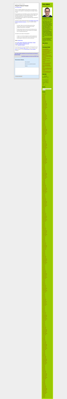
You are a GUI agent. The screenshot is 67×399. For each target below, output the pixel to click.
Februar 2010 (44, 327)
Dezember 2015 (44, 245)
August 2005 (44, 393)
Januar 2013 (44, 286)
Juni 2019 (43, 195)
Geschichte (20, 45)
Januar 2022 (44, 157)
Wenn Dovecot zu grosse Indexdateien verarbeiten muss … (47, 52)
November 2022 (44, 145)
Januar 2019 (44, 200)
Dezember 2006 (44, 373)
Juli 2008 (43, 350)
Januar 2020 (44, 186)
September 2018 (44, 205)
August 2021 (44, 163)
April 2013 (43, 283)
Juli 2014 (43, 264)
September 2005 (44, 392)
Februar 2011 (44, 312)
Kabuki (21, 42)
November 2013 (44, 274)
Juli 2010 (43, 321)
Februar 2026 (44, 101)
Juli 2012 (43, 293)
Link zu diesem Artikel (18, 7)
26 (45, 82)
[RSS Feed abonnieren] (43, 44)
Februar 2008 (44, 356)
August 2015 (44, 249)
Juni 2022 (43, 151)
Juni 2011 (43, 307)
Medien (23, 45)
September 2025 (44, 107)
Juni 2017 (43, 223)
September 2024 (44, 118)
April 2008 (43, 354)
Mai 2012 (43, 295)
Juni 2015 (43, 251)
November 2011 (44, 301)
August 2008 (44, 349)
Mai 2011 (43, 308)
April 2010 (43, 324)
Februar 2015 (44, 256)
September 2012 (44, 290)
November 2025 (44, 104)
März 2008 (43, 355)
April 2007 (43, 368)
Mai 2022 (43, 152)
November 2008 (44, 345)
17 (43, 81)
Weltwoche (21, 43)
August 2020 (44, 178)
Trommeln (17, 43)
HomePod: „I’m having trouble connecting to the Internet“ (46, 63)
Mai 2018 (43, 209)
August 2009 (44, 334)
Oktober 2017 (44, 218)
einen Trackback (33, 49)
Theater (34, 42)
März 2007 (43, 370)
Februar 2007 (44, 371)
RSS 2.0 (16, 49)
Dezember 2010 (44, 315)
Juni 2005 (43, 395)
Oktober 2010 (44, 317)
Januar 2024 (44, 128)
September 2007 (44, 362)
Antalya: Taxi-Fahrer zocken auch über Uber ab (47, 57)
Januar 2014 (44, 272)
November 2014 (44, 260)
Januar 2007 (44, 372)
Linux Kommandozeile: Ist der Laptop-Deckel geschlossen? (46, 72)
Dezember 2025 (44, 103)
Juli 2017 (43, 222)
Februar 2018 (44, 213)
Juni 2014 (43, 266)
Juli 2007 (43, 365)
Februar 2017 (44, 228)
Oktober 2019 (44, 190)
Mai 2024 (43, 123)
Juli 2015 (43, 250)
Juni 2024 (43, 121)
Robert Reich (25, 42)
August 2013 (44, 278)
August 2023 (44, 134)
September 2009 (44, 333)
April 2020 (43, 183)
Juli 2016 (43, 236)
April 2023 (43, 139)
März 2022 (43, 154)
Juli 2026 (43, 95)
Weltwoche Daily (26, 43)
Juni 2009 (43, 337)
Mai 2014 (43, 267)
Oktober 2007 (44, 361)
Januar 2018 (44, 214)
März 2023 (43, 140)
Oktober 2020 (44, 175)
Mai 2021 (43, 167)
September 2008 (44, 348)
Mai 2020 (43, 181)
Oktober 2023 (44, 131)
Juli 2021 (43, 164)
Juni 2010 (43, 322)
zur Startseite (44, 6)
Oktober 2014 (44, 261)
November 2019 (44, 189)
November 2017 (44, 217)
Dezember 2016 (44, 230)
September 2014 (44, 262)
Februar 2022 (44, 156)
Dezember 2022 (44, 143)
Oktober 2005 (44, 390)
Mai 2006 (43, 382)
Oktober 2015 (44, 247)
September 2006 (44, 377)
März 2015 (43, 255)
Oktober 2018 (44, 203)
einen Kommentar (26, 49)
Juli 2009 (43, 335)
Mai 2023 (43, 137)
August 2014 (44, 263)
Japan (18, 42)
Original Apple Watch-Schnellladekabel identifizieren (46, 49)
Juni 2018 (43, 208)
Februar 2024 (44, 126)
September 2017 (44, 219)
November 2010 (44, 316)
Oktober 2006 (44, 376)
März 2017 (43, 227)
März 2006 (43, 384)
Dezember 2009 (44, 329)
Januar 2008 (44, 357)
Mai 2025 (43, 110)
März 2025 (43, 113)
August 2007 (44, 363)
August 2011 (44, 305)
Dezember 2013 (44, 273)
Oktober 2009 (44, 332)
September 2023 (44, 132)
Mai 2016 (43, 239)
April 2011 (43, 310)
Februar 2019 (44, 198)
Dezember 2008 (44, 344)
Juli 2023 (43, 135)
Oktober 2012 (44, 289)
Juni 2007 (43, 366)
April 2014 (43, 268)
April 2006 (43, 383)
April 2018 (43, 211)
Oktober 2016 (44, 233)
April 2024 (43, 124)
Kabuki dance (20, 40)
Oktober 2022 (44, 146)
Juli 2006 (43, 379)
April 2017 (43, 225)
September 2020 (44, 176)
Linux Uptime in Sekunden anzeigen (46, 61)
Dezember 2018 (44, 201)
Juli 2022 (43, 150)
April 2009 (43, 339)
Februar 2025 (44, 114)
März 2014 (43, 269)
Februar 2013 (44, 285)
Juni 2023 (43, 136)
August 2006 (44, 378)
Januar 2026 (44, 102)
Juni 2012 (43, 294)
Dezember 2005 (44, 388)
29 (48, 82)
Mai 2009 (43, 338)
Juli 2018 (43, 207)
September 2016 (44, 234)
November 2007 (44, 360)
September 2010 (44, 318)
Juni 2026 (43, 96)
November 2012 (44, 288)
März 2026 (43, 99)
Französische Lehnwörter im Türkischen (46, 59)
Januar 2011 (44, 313)
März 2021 (43, 169)
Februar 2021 (44, 170)
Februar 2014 (44, 271)
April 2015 (43, 253)
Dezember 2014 (44, 258)
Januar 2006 (44, 387)
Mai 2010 (43, 323)
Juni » (45, 84)
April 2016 (43, 240)
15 (48, 80)
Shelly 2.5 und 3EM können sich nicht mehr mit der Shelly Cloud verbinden (47, 69)
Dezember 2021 (44, 158)
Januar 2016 (44, 244)
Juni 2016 (43, 238)
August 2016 (44, 235)
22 (48, 81)
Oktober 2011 (44, 302)
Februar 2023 (44, 141)
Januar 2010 (44, 328)
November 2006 (44, 374)
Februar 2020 (44, 185)
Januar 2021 (44, 172)
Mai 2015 (43, 252)
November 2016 (44, 231)
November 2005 (44, 389)
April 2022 (43, 153)
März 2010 (43, 326)
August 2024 (44, 119)
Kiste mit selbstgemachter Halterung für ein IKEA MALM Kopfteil (46, 66)
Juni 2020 (43, 180)
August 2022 (44, 148)
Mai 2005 (43, 396)
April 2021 (43, 168)
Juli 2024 (43, 120)
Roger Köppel (30, 42)
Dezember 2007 (44, 359)
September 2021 (44, 162)
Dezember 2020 (44, 173)
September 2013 (44, 277)
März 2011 (43, 311)
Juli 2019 (43, 194)
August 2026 (44, 93)
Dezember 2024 (44, 115)
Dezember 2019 (44, 187)
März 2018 (43, 212)
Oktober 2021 (44, 161)
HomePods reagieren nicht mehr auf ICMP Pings (29, 56)
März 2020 (43, 184)
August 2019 (44, 192)
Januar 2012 (44, 300)
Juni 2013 (43, 280)
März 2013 (43, 284)
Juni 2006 (43, 381)
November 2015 (44, 246)
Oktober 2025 (44, 106)
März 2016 (43, 241)
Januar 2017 (44, 229)
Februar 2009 (44, 341)
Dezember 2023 (44, 129)
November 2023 (44, 130)
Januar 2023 (44, 142)
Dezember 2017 (44, 216)
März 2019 (43, 197)
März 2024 (43, 125)
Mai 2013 (43, 282)
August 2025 (44, 108)
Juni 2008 (43, 351)
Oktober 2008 (44, 346)
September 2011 (44, 304)
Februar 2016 (44, 242)
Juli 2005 (43, 394)
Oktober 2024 (44, 117)
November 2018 (44, 202)
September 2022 (44, 147)
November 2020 (44, 174)
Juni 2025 (43, 109)
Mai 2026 (43, 97)
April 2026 (43, 98)
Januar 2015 (44, 257)
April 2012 (43, 296)
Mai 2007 (43, 367)
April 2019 (43, 196)
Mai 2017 (43, 224)
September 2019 (44, 191)
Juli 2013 (43, 279)
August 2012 (44, 291)
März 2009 (43, 340)
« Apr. (43, 84)
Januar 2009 (44, 343)
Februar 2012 (44, 299)
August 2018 (44, 206)
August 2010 (44, 319)
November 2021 (44, 159)
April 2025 (43, 112)
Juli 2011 (43, 306)
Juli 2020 (43, 179)
